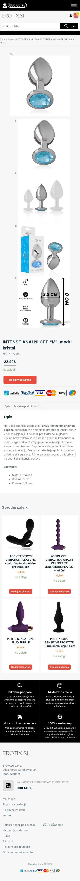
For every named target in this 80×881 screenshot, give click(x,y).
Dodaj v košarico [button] (20, 591)
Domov (3, 39)
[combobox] (31, 26)
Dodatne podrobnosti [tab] (26, 406)
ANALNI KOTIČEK (18, 39)
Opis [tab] (7, 406)
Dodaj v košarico (20, 379)
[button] (11, 54)
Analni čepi (34, 39)
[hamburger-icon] (73, 5)
